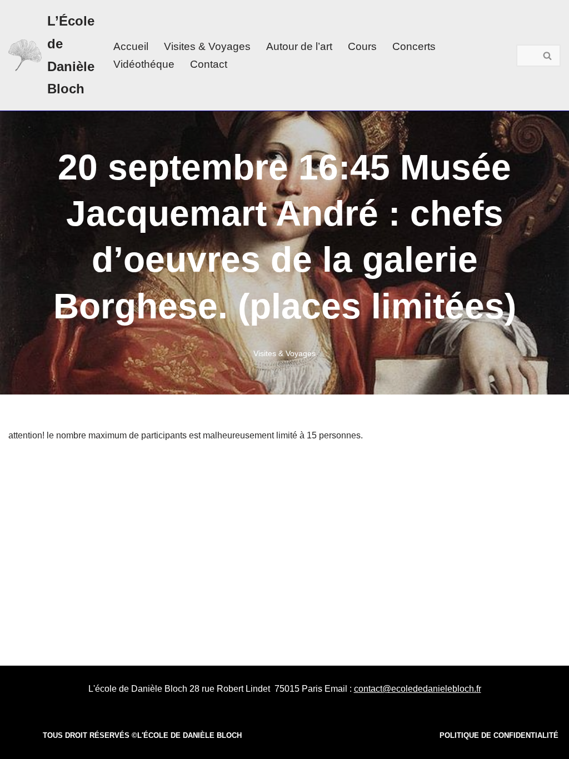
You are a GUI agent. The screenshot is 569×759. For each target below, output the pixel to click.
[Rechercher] (548, 55)
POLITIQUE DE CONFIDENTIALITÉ (499, 735)
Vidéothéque (143, 64)
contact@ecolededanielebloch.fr (417, 688)
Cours (362, 46)
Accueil (130, 46)
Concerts (414, 46)
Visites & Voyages (207, 46)
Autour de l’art (299, 46)
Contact (208, 64)
